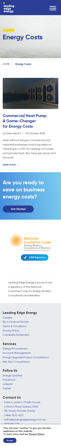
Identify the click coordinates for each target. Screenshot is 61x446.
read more (11, 164)
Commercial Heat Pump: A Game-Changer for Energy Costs (25, 121)
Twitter (7, 388)
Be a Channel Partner (16, 321)
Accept (10, 440)
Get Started (18, 209)
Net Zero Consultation (16, 361)
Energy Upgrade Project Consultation (26, 357)
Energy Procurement (15, 348)
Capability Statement (16, 334)
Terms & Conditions (15, 326)
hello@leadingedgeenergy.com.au (25, 419)
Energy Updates (12, 375)
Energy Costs (23, 64)
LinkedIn (8, 384)
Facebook (9, 379)
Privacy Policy (11, 330)
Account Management (17, 353)
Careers (7, 317)
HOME (6, 64)
